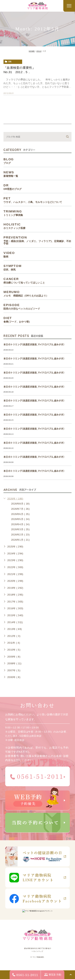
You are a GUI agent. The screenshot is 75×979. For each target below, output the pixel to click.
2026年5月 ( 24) (20, 519)
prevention (37, 240)
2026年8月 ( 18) (20, 503)
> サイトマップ (37, 951)
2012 (38, 51)
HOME (32, 51)
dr (10, 61)
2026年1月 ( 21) (20, 539)
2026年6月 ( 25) (20, 514)
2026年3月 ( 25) (20, 529)
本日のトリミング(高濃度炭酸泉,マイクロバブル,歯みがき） (34, 344)
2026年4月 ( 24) (20, 524)
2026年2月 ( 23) (20, 534)
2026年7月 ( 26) (20, 508)
